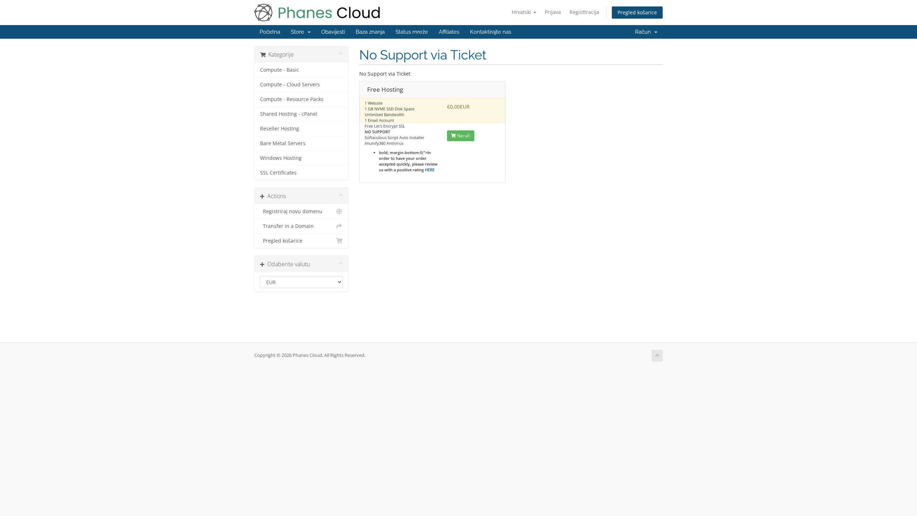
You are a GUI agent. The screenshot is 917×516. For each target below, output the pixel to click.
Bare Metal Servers (283, 143)
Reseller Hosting (279, 128)
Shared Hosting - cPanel (288, 114)
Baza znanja (370, 32)
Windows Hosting (281, 158)
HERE (430, 169)
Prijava (553, 12)
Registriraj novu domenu (291, 211)
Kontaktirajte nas (490, 32)
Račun (644, 32)
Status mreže (411, 32)
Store (299, 32)
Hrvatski (522, 12)
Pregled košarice (637, 12)
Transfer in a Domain (287, 226)
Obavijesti (333, 32)
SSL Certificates (278, 172)
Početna (270, 32)
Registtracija (584, 12)
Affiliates (449, 32)
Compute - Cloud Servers (290, 84)
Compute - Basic (279, 70)
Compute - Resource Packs (291, 99)
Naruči (463, 136)
